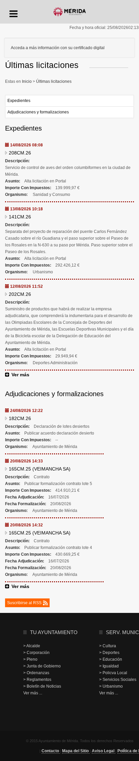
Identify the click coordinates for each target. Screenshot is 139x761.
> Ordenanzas (36, 672)
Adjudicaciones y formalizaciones (38, 112)
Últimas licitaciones (53, 81)
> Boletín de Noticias (42, 686)
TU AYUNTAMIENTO (54, 632)
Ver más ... (32, 693)
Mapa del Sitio (76, 751)
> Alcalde (31, 646)
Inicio (27, 81)
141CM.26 (20, 216)
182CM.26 (20, 418)
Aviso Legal (103, 751)
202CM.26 (20, 294)
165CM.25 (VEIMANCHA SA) (40, 469)
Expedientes (18, 100)
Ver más (20, 374)
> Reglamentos (37, 679)
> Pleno (30, 659)
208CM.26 (20, 152)
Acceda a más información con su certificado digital (58, 47)
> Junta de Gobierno (42, 666)
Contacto (50, 751)
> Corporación (36, 652)
